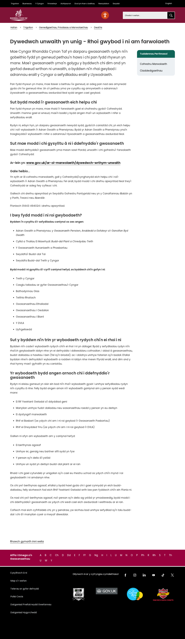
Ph (142, 555)
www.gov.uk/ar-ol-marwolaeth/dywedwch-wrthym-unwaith (73, 163)
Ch (57, 555)
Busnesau (27, 3)
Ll (116, 555)
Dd (69, 555)
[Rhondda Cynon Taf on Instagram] (134, 575)
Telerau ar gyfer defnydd (24, 588)
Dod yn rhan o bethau (85, 3)
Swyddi (116, 3)
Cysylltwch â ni (18, 572)
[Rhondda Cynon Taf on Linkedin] (144, 575)
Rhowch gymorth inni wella (27, 541)
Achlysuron (66, 3)
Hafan (13, 27)
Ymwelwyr (52, 3)
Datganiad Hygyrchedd (23, 612)
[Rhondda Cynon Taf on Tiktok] (162, 575)
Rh (154, 555)
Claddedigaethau (151, 70)
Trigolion (15, 3)
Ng (96, 555)
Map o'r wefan (18, 580)
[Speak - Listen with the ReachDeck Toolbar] (105, 15)
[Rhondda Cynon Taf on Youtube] (153, 575)
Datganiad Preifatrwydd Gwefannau (30, 604)
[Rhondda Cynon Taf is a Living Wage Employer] (135, 594)
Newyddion (103, 3)
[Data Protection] (163, 594)
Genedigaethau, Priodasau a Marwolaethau (63, 27)
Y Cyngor (39, 3)
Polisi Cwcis (16, 596)
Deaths (98, 27)
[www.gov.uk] (78, 594)
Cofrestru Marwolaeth (153, 64)
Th (170, 555)
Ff (84, 555)
